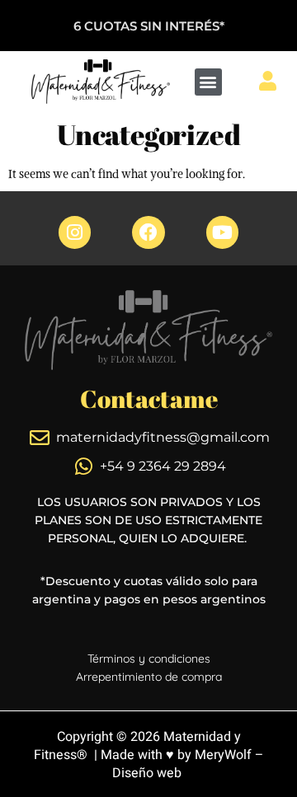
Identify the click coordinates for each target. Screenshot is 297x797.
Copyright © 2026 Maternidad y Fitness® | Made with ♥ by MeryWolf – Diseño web (149, 755)
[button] (208, 82)
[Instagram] (75, 232)
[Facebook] (148, 232)
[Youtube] (222, 232)
